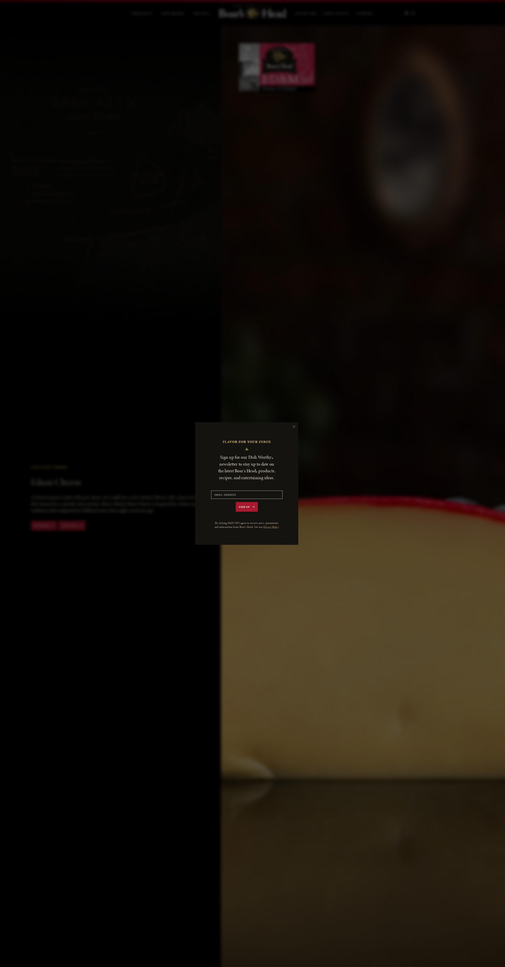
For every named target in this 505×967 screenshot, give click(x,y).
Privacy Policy (271, 527)
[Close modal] (294, 426)
